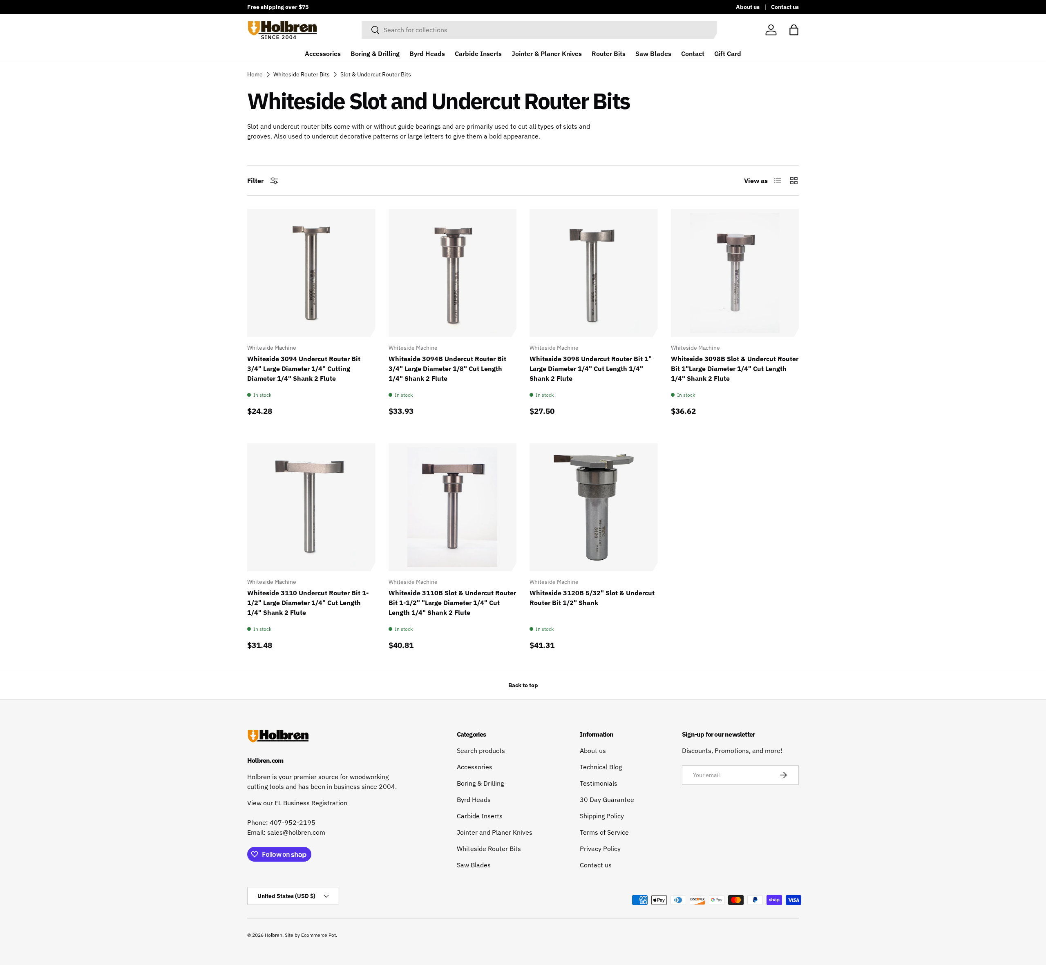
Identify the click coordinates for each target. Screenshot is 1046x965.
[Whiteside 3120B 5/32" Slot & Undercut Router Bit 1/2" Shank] (594, 507)
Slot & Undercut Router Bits (375, 74)
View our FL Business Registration (297, 803)
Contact (692, 53)
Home (255, 74)
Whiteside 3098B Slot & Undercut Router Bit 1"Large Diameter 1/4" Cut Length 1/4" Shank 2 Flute (734, 368)
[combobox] (539, 30)
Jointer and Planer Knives (494, 832)
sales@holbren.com (296, 832)
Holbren (273, 935)
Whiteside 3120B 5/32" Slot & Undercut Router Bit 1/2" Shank (592, 598)
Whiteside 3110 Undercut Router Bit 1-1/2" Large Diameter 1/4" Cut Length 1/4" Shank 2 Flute (308, 603)
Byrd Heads (427, 53)
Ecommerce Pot (318, 935)
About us (748, 7)
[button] (794, 30)
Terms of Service (604, 832)
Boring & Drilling (375, 53)
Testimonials (598, 783)
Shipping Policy (602, 816)
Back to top (523, 685)
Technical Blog (601, 767)
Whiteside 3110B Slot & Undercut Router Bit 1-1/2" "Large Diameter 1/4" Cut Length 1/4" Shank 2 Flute (452, 603)
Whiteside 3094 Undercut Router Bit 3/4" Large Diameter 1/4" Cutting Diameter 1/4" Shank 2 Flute (303, 368)
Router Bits (609, 53)
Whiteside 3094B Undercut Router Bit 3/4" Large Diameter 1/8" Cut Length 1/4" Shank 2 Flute (447, 368)
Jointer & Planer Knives (547, 53)
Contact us (785, 7)
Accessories (323, 53)
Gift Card (727, 53)
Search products (481, 750)
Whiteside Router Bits (301, 74)
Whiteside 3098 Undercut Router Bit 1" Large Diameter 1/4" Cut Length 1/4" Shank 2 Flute (591, 368)
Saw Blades (653, 53)
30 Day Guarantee (607, 799)
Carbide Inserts (478, 53)
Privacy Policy (600, 848)
